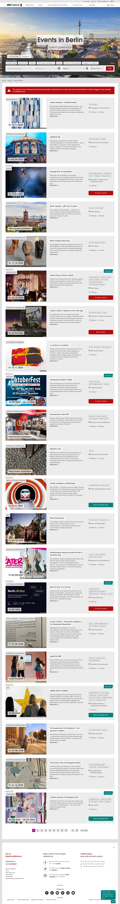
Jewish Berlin (92, 767)
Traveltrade (9, 876)
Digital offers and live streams (97, 591)
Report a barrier (51, 899)
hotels (68, 868)
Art (7, 515)
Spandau (106, 384)
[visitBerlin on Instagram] (62, 893)
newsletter (13, 864)
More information (100, 505)
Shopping (107, 801)
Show (8, 169)
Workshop (10, 794)
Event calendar (60, 47)
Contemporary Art (106, 176)
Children (91, 658)
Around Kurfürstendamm (95, 282)
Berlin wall (92, 416)
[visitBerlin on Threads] (52, 893)
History (91, 208)
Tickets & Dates (101, 193)
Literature (104, 730)
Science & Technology (15, 134)
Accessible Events (94, 277)
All (4, 56)
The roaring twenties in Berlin (97, 764)
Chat (113, 902)
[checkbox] (11, 63)
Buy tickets (100, 332)
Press (7, 871)
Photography (12, 99)
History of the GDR (94, 347)
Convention (9, 874)
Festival (9, 377)
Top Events (25, 56)
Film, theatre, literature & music (20, 619)
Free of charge (93, 104)
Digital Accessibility (37, 899)
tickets (54, 870)
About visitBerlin (11, 869)
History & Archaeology (15, 238)
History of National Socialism (97, 242)
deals (63, 868)
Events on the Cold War (95, 557)
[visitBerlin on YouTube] (57, 893)
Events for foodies (106, 277)
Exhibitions (11, 203)
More (112, 63)
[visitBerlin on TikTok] (68, 893)
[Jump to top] (113, 848)
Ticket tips (103, 594)
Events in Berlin (60, 40)
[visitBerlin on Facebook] (47, 893)
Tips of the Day (13, 56)
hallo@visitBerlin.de (14, 856)
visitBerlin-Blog (86, 854)
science (105, 312)
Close (114, 891)
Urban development (94, 660)
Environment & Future (95, 312)
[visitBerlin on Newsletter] (73, 893)
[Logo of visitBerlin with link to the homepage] (14, 4)
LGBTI (91, 176)
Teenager (103, 139)
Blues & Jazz (11, 272)
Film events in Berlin (94, 730)
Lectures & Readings (15, 342)
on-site (57, 863)
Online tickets (96, 68)
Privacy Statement (23, 899)
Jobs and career (10, 872)
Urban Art (91, 700)
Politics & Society (94, 139)
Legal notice (10, 899)
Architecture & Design (15, 480)
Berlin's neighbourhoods (95, 173)
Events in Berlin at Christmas (97, 284)
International (107, 173)
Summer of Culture (94, 279)
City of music (104, 279)
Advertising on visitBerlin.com (15, 878)
